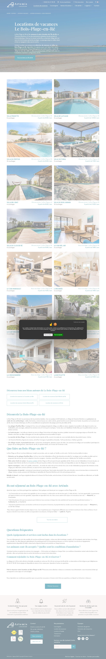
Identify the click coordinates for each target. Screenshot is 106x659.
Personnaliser (48, 334)
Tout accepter (58, 334)
